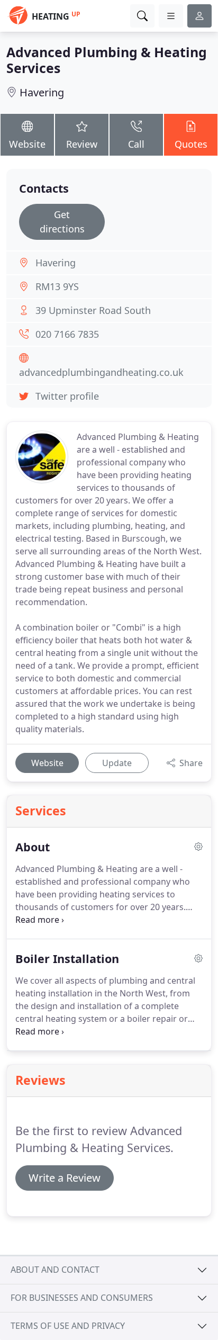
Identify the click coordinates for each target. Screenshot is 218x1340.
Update (117, 763)
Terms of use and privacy (68, 1326)
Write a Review (65, 1178)
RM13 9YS (57, 286)
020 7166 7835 (67, 334)
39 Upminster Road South (93, 310)
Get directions (62, 221)
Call (136, 144)
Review (81, 144)
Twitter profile (67, 396)
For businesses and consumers (82, 1297)
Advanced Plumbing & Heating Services (106, 60)
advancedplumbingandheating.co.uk (101, 372)
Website (27, 144)
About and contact (55, 1269)
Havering (42, 92)
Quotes (191, 144)
